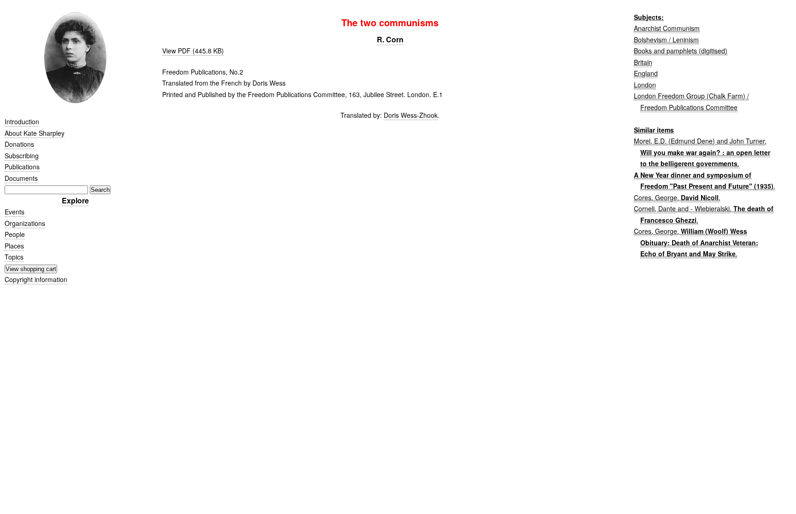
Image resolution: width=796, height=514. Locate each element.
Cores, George (655, 197)
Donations (19, 144)
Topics (14, 256)
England (646, 73)
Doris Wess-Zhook (411, 115)
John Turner (747, 140)
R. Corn (390, 39)
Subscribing (22, 155)
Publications (22, 166)
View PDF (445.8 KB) (193, 50)
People (15, 234)
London (645, 84)
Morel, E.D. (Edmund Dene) (674, 140)
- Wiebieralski (710, 208)
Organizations (25, 223)
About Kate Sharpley (34, 133)
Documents (21, 178)
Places (14, 245)
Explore (75, 200)
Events (14, 211)
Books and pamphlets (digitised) (680, 50)
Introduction (22, 121)
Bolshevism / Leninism (666, 39)
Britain (643, 62)
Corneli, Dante (655, 208)
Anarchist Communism (667, 28)
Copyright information (36, 279)
